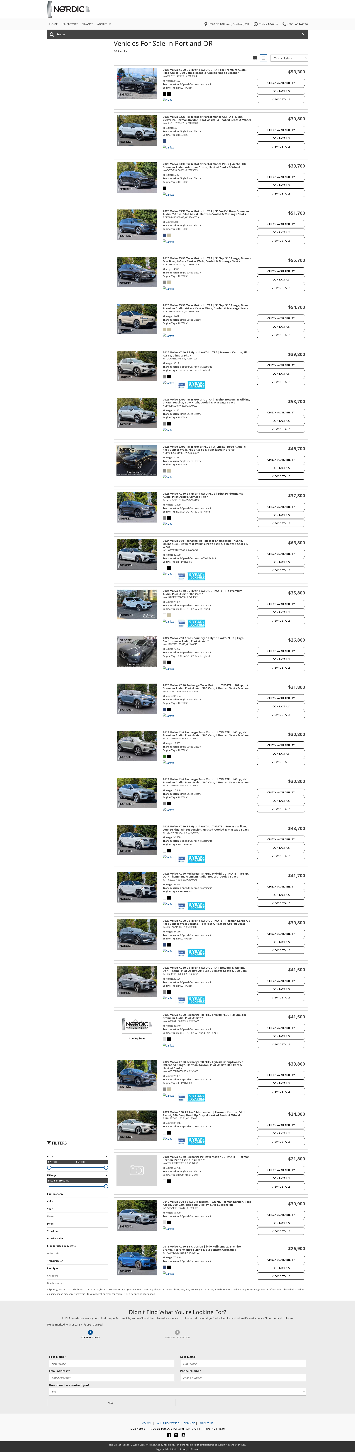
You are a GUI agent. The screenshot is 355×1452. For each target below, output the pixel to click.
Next (111, 1402)
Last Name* (188, 1356)
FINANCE (189, 1423)
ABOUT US (206, 1423)
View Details (281, 99)
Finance (87, 24)
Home (53, 24)
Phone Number (190, 1371)
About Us (104, 24)
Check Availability (281, 82)
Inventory (70, 24)
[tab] (90, 1334)
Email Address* (59, 1371)
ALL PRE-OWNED (168, 1423)
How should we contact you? (69, 1385)
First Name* (57, 1356)
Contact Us (281, 91)
